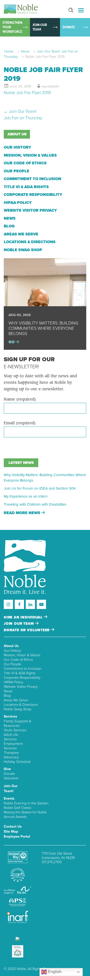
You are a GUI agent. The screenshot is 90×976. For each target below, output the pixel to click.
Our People (16, 171)
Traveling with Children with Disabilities (35, 504)
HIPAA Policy (18, 202)
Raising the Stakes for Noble (25, 812)
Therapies (11, 753)
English (54, 971)
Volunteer (11, 778)
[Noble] (21, 9)
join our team (19, 623)
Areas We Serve (21, 234)
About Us (11, 646)
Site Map (11, 831)
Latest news (21, 462)
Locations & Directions (30, 241)
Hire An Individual (24, 617)
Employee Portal (17, 836)
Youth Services (15, 730)
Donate (9, 774)
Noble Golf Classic (18, 808)
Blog (9, 226)
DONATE (68, 27)
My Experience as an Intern (26, 496)
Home (9, 51)
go (12, 342)
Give (7, 769)
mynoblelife (50, 86)
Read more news (22, 512)
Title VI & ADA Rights (26, 186)
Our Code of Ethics (25, 163)
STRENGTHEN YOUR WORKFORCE (12, 27)
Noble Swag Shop (23, 249)
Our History (17, 147)
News (25, 51)
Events (9, 798)
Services (10, 716)
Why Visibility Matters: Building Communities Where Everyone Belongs (45, 478)
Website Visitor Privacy (30, 210)
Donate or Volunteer (27, 630)
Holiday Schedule (17, 762)
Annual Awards (15, 817)
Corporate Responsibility (33, 194)
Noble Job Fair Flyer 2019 (27, 92)
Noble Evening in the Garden (26, 803)
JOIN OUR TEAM (39, 27)
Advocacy (11, 757)
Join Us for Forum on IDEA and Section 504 (40, 488)
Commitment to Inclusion (32, 178)
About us (17, 134)
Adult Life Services (11, 737)
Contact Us (13, 826)
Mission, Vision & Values (30, 155)
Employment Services (13, 746)
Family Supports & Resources (17, 723)
